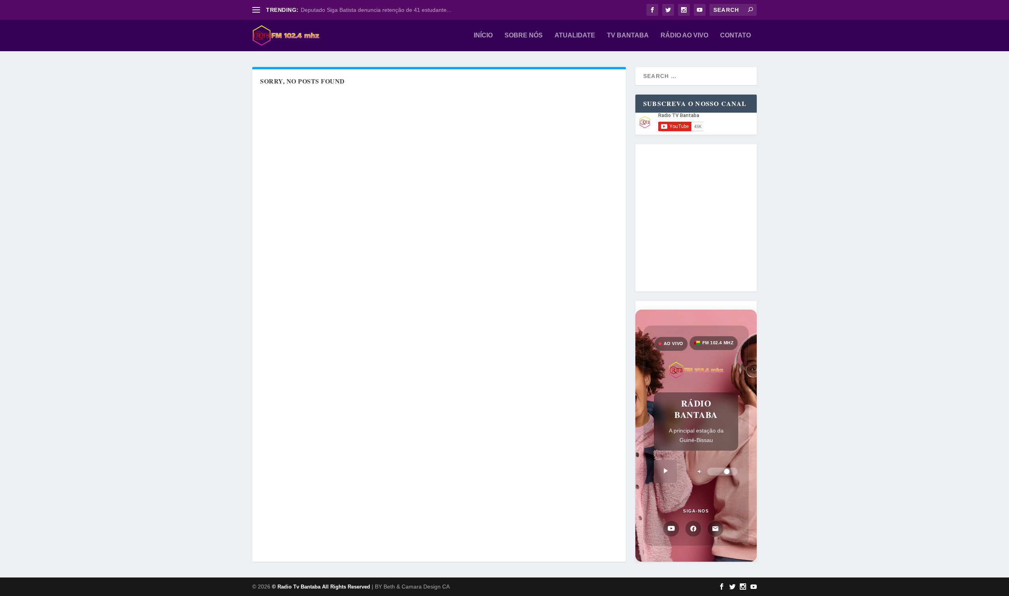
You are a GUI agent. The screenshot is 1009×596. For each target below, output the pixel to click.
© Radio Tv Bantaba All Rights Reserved (321, 587)
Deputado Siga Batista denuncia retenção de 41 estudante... (376, 10)
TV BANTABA (628, 35)
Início (483, 35)
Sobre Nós (523, 35)
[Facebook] (693, 528)
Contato (735, 35)
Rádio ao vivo (684, 35)
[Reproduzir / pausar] (665, 471)
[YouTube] (671, 528)
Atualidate (575, 35)
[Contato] (715, 528)
